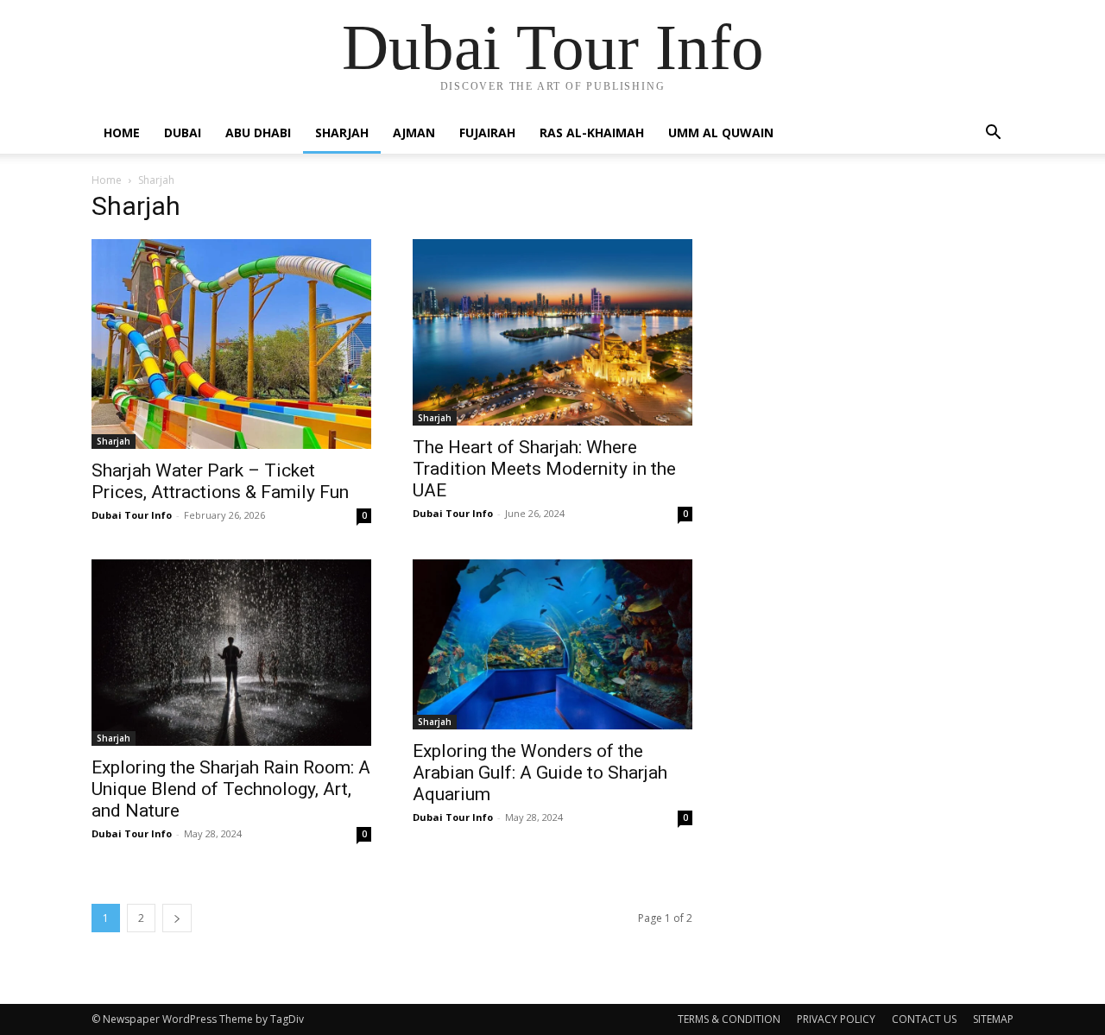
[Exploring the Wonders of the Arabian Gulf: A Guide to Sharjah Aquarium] (552, 644)
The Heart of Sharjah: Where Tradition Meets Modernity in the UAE (544, 469)
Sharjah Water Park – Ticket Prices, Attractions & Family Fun (220, 481)
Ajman (414, 132)
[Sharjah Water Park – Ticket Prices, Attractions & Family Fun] (231, 344)
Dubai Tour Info (132, 514)
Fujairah (487, 132)
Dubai (182, 132)
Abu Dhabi (258, 132)
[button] (992, 134)
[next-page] (177, 918)
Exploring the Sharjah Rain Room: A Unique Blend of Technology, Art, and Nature (231, 789)
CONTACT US (924, 1019)
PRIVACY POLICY (836, 1019)
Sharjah (342, 132)
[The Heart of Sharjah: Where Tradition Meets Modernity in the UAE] (552, 332)
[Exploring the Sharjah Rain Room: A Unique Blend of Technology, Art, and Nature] (231, 652)
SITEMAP (993, 1019)
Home (122, 132)
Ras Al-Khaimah (592, 132)
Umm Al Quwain (721, 132)
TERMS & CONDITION (729, 1019)
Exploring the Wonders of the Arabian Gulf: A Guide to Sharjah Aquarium (540, 773)
